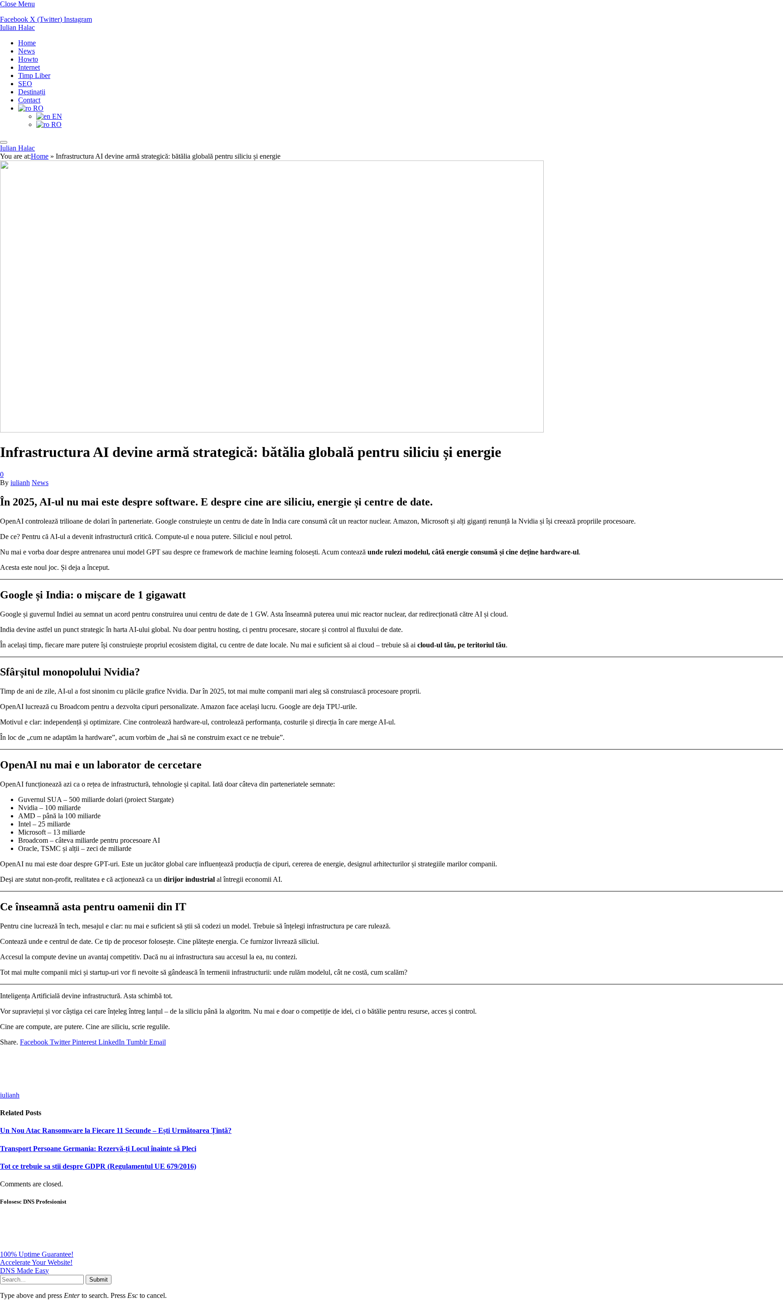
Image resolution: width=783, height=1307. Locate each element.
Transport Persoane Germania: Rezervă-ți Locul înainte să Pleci (98, 1148)
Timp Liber (34, 75)
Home (27, 43)
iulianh (20, 482)
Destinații (31, 92)
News (26, 51)
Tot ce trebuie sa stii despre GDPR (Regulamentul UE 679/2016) (98, 1166)
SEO (25, 83)
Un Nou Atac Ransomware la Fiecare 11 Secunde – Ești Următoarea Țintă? (116, 1130)
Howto (28, 59)
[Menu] (3, 142)
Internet (29, 67)
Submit (98, 1279)
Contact (29, 100)
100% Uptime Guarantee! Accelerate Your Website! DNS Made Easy (36, 1262)
